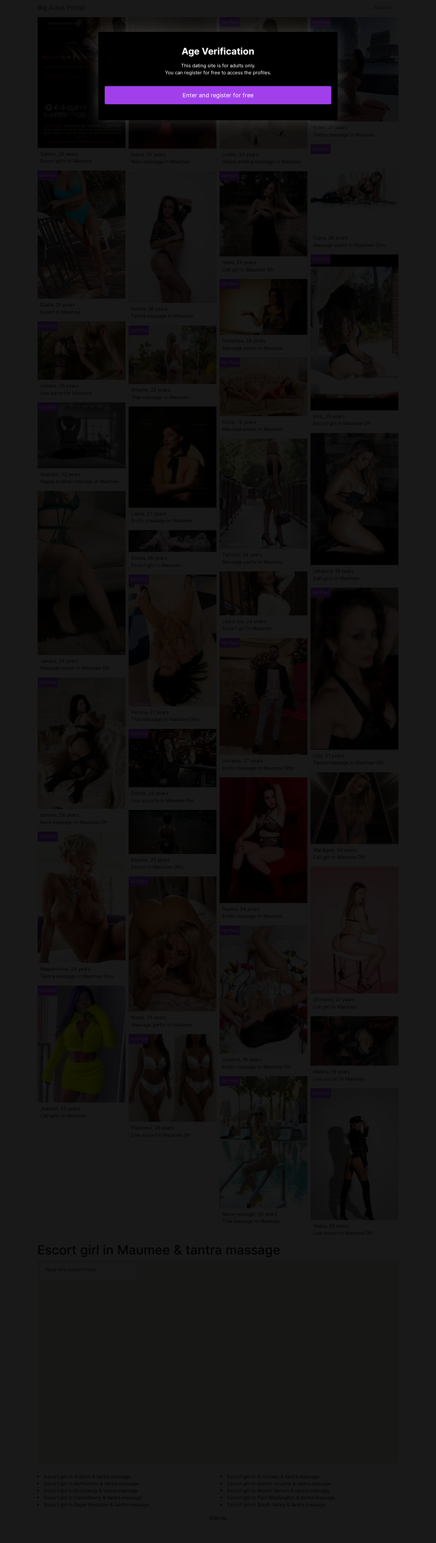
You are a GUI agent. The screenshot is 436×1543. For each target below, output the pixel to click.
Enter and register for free (218, 95)
